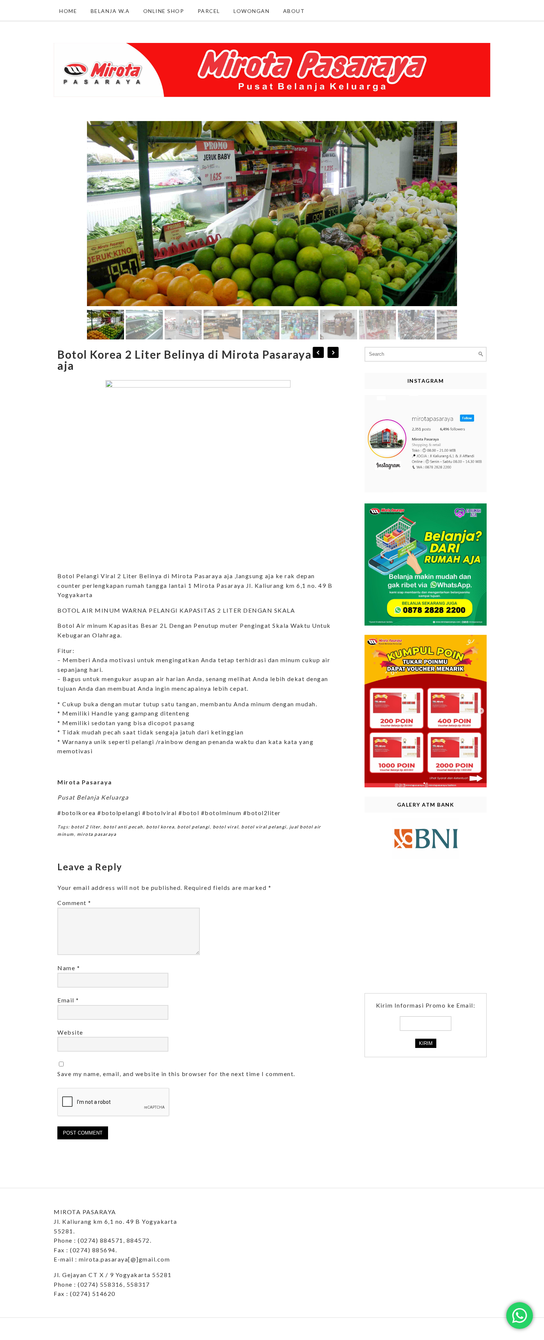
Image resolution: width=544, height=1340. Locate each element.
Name (68, 967)
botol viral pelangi (263, 827)
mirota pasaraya (97, 834)
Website (70, 1032)
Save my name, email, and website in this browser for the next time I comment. (176, 1073)
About (294, 11)
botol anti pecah (123, 827)
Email (68, 1000)
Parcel (209, 11)
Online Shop (163, 11)
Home (68, 11)
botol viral (226, 827)
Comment (74, 902)
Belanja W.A (110, 11)
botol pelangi (193, 827)
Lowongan (251, 11)
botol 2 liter (85, 827)
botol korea (160, 827)
